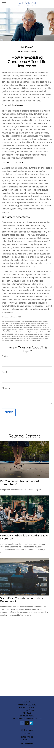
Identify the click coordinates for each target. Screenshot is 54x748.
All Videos (27, 740)
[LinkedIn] (31, 723)
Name (5, 355)
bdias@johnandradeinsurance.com (27, 718)
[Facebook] (22, 723)
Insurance (27, 733)
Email (4, 371)
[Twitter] (27, 723)
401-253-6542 (30, 704)
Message (6, 388)
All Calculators (27, 743)
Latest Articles (27, 736)
